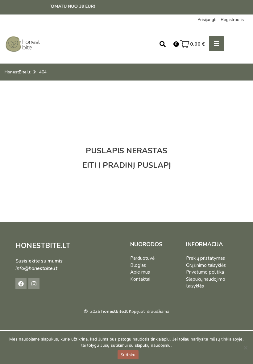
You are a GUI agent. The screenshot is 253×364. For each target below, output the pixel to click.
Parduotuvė (142, 258)
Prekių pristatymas (205, 258)
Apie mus (140, 272)
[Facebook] (21, 283)
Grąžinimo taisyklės (206, 265)
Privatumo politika (205, 272)
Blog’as (138, 265)
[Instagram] (33, 283)
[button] (216, 43)
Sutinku (128, 354)
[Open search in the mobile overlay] (163, 44)
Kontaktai (140, 279)
